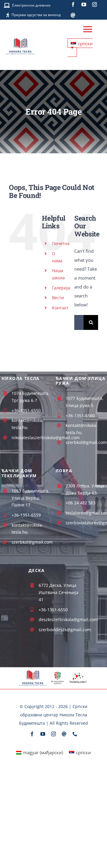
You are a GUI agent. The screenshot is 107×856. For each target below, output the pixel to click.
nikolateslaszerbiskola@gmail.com (46, 437)
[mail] (73, 15)
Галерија (61, 288)
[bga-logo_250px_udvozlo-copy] (57, 673)
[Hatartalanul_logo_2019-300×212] (78, 673)
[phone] (75, 734)
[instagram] (94, 4)
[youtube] (83, 4)
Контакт (60, 308)
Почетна (61, 243)
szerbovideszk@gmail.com (65, 629)
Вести (58, 297)
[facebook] (73, 4)
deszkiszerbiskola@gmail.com (68, 619)
